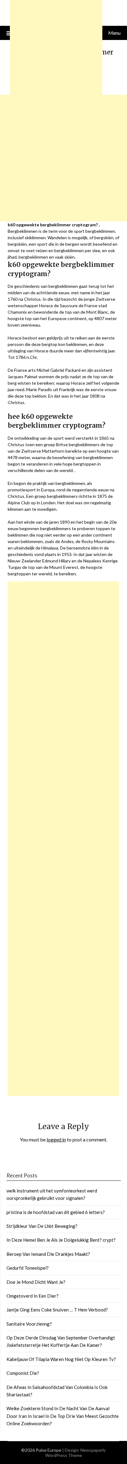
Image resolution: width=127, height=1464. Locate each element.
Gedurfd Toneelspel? (27, 1268)
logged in (56, 1139)
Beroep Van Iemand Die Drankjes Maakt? (48, 1254)
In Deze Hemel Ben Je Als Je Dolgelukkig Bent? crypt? (61, 1240)
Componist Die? (22, 1373)
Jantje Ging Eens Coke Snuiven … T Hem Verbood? (57, 1309)
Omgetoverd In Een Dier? (32, 1296)
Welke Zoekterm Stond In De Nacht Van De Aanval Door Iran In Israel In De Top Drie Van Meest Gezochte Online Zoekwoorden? (62, 1416)
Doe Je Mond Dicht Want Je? (35, 1282)
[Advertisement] (63, 838)
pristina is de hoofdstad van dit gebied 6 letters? (55, 1212)
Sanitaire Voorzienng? (29, 1324)
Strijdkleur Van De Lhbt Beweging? (41, 1226)
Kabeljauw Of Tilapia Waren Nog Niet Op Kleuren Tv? (61, 1359)
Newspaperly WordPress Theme (75, 1452)
